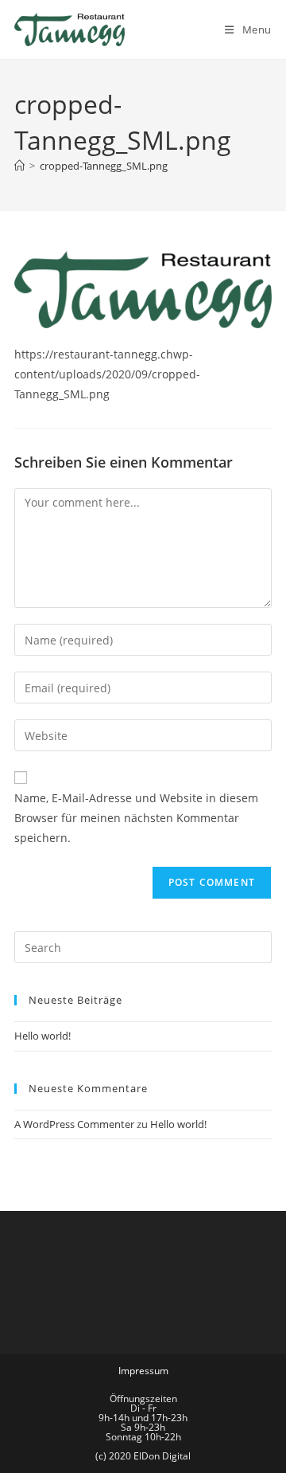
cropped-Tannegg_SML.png (104, 166)
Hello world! (42, 1035)
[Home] (19, 166)
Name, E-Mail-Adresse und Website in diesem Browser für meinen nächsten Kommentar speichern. (136, 817)
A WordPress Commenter (74, 1124)
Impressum (143, 1370)
